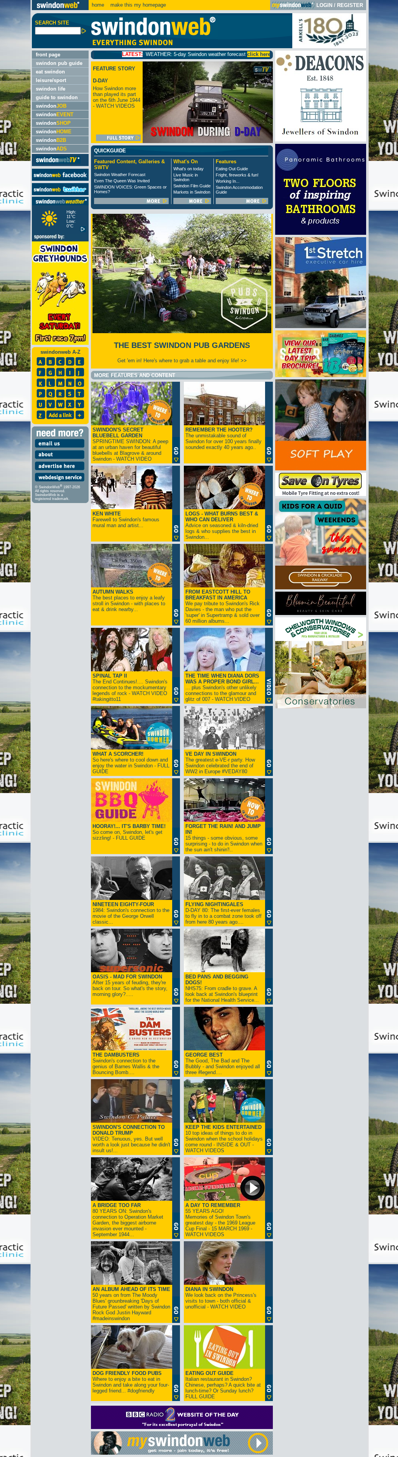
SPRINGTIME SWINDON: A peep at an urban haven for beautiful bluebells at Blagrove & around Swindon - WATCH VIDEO (130, 444)
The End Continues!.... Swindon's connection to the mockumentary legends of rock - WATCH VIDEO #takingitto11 (130, 687)
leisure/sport (51, 80)
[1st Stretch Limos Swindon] (320, 326)
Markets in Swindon (191, 192)
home (98, 5)
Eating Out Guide (232, 168)
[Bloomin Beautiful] (320, 613)
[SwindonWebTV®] (58, 163)
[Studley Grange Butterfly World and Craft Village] (320, 469)
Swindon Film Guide (192, 185)
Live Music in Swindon (185, 177)
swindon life (50, 89)
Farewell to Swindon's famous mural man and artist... (126, 519)
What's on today (188, 168)
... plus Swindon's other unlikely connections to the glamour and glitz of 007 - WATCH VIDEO (222, 687)
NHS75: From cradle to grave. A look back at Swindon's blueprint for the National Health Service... (222, 988)
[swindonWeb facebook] (60, 179)
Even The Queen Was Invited (122, 180)
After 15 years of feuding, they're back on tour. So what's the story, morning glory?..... (130, 985)
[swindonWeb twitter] (60, 193)
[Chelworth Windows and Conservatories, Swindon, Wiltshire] (320, 706)
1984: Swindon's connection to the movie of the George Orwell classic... (131, 913)
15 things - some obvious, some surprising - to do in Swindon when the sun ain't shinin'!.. (223, 838)
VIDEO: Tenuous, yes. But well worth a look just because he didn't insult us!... (131, 1138)
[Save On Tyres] (320, 494)
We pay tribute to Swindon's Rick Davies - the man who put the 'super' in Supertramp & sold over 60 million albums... (222, 606)
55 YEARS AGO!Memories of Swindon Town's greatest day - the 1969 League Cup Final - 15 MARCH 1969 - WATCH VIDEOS (220, 1219)
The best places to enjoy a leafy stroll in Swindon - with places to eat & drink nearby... (129, 600)
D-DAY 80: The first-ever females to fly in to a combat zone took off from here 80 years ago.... (223, 913)
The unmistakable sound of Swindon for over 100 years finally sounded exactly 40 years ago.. (223, 438)
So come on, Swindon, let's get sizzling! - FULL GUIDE (129, 832)
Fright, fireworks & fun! (237, 175)
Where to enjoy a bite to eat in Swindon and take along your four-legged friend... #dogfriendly (131, 1382)
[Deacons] (320, 140)
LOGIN (324, 5)
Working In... (227, 181)
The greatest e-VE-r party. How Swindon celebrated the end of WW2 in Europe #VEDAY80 (220, 762)
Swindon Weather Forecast (119, 174)
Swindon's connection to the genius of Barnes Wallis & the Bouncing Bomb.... (126, 1063)
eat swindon (50, 72)
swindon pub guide (59, 63)
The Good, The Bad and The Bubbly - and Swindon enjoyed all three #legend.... (222, 1063)
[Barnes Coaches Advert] (320, 375)
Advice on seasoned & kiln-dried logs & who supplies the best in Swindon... (221, 525)
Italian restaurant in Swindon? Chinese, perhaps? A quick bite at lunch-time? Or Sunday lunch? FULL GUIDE (223, 1384)
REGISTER (350, 5)
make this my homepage (137, 5)
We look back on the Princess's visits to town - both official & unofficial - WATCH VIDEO (221, 1298)
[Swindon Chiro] (15, 728)
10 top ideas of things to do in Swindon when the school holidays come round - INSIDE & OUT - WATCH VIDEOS (224, 1138)
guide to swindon (57, 97)
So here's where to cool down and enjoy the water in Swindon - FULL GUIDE (131, 762)
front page (48, 55)
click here (205, 54)
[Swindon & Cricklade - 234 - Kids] (320, 587)
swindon (51, 106)
